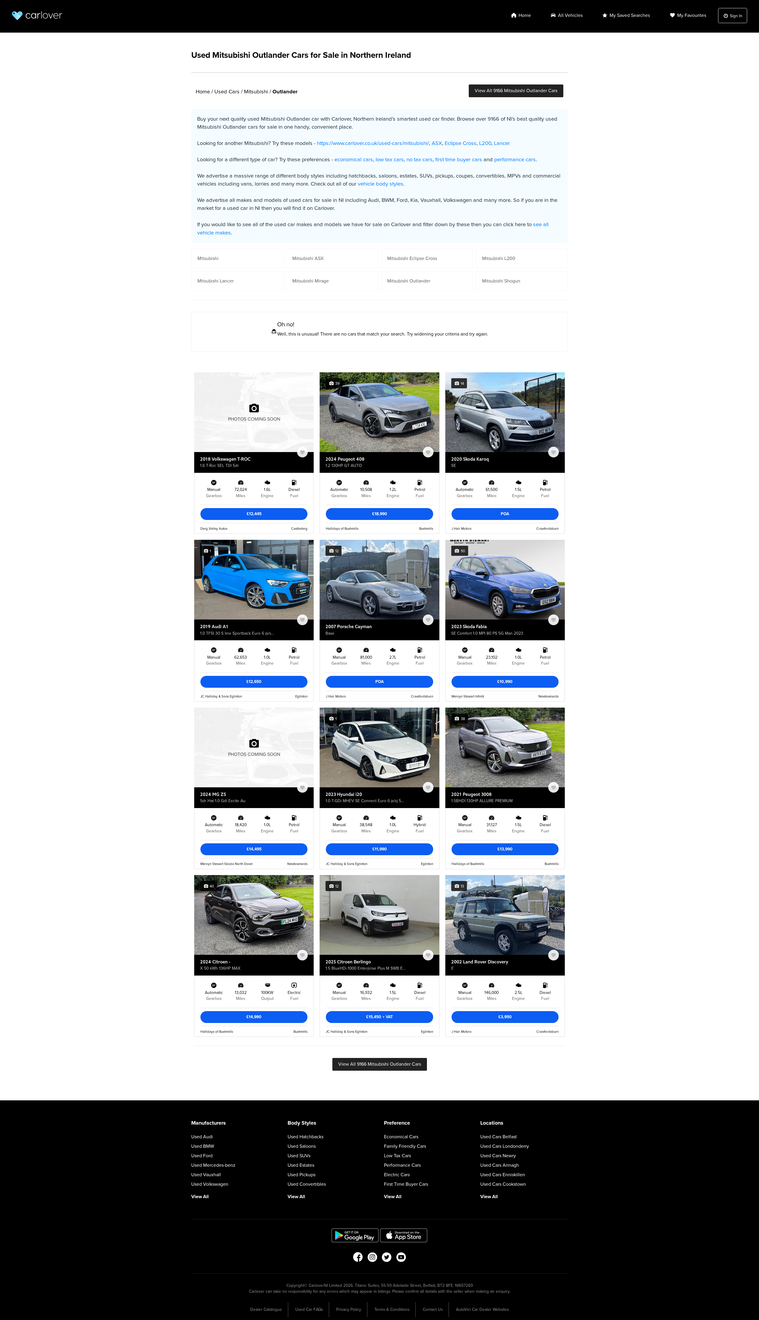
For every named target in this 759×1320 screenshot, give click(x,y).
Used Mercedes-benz (213, 1165)
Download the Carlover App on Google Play (355, 1235)
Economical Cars (401, 1137)
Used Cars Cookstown (503, 1184)
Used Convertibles (307, 1184)
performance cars (515, 159)
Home (203, 91)
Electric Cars (397, 1175)
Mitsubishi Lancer (215, 281)
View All (200, 1197)
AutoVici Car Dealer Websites (482, 1309)
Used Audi (202, 1137)
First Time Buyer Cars (406, 1184)
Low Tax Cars (397, 1156)
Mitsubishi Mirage (310, 281)
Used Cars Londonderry (504, 1146)
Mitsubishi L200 (498, 258)
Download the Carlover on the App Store (404, 1235)
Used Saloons (302, 1146)
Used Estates (301, 1165)
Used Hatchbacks (305, 1137)
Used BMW (202, 1146)
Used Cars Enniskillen (502, 1175)
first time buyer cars (458, 159)
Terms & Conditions (391, 1309)
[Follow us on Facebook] (357, 1259)
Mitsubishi (256, 91)
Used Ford (202, 1156)
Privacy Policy (348, 1309)
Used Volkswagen (209, 1184)
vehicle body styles (380, 184)
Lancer (502, 143)
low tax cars (390, 159)
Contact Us (433, 1309)
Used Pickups (301, 1175)
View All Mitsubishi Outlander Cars (516, 91)
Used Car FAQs (309, 1309)
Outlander (285, 91)
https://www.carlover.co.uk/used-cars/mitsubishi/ (373, 143)
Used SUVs (299, 1156)
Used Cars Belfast (498, 1137)
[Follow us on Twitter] (386, 1259)
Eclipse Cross (460, 143)
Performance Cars (402, 1165)
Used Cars (227, 91)
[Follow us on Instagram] (372, 1259)
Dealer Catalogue (266, 1309)
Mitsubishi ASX (307, 258)
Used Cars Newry (498, 1156)
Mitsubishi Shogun (501, 281)
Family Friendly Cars (405, 1146)
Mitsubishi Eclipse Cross (412, 258)
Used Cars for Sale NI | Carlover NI (37, 15)
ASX (437, 143)
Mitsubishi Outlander (408, 281)
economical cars (353, 159)
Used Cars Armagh (499, 1165)
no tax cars (419, 159)
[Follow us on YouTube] (401, 1259)
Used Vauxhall (206, 1175)
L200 (485, 143)
